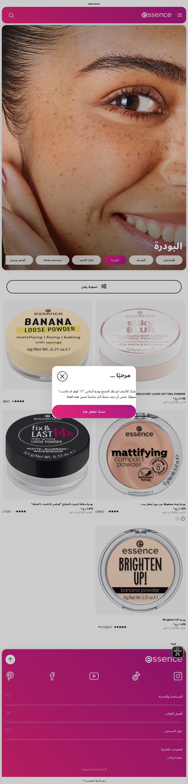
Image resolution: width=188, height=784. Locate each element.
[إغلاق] (62, 376)
